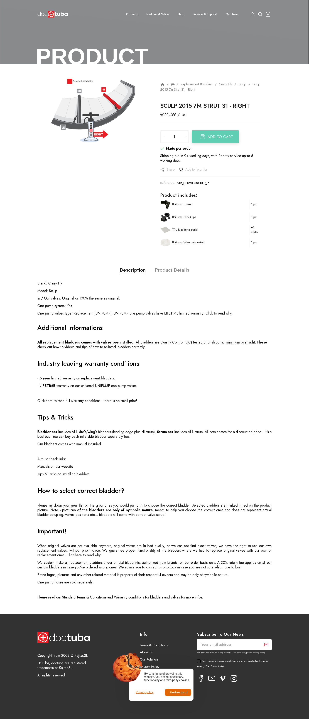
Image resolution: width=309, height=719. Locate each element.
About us (146, 652)
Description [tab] (133, 270)
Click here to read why (83, 555)
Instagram (233, 678)
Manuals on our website (55, 466)
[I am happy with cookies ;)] (178, 692)
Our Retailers (149, 659)
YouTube (211, 678)
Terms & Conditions (154, 645)
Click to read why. (219, 313)
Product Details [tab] (172, 270)
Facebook (200, 678)
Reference (167, 183)
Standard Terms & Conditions (84, 597)
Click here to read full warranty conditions (68, 400)
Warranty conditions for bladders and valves (147, 597)
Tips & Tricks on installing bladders (63, 474)
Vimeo (222, 678)
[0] (269, 14)
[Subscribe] (266, 644)
